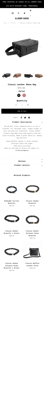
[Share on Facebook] (21, 117)
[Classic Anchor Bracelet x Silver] (12, 219)
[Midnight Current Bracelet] (12, 189)
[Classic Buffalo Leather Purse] (32, 251)
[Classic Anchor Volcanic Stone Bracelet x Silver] (12, 251)
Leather (13, 23)
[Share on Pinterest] (28, 117)
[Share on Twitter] (25, 117)
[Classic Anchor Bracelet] (32, 189)
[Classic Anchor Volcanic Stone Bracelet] (32, 219)
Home (5, 23)
